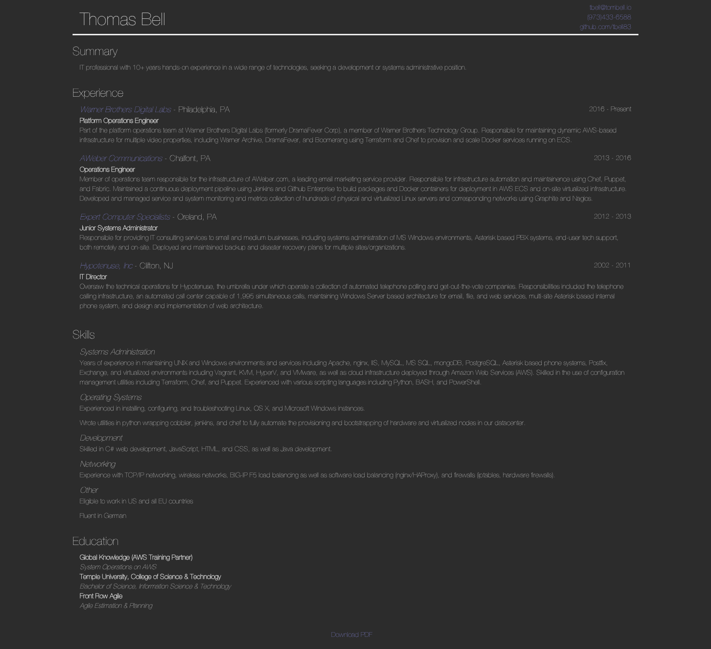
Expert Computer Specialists (125, 216)
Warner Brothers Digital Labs (125, 109)
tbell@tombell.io (610, 7)
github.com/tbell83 (605, 26)
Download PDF (351, 634)
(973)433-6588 (609, 17)
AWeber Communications (121, 158)
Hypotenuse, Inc (106, 265)
